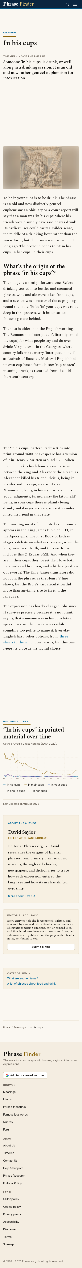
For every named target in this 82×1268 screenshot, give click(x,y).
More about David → (22, 896)
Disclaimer (10, 1229)
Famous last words (15, 1114)
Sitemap (8, 1244)
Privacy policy (12, 1214)
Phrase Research (14, 1175)
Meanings (20, 1027)
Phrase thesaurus (14, 1106)
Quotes (8, 1122)
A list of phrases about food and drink (31, 983)
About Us (9, 1145)
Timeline (8, 1153)
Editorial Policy (12, 1183)
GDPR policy (11, 1199)
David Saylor (21, 832)
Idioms (7, 1099)
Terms (7, 1236)
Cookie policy (12, 1206)
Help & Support (13, 1168)
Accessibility (11, 1221)
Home (6, 1027)
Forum (7, 1129)
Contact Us (10, 1160)
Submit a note (41, 946)
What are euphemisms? (22, 978)
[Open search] (67, 4)
